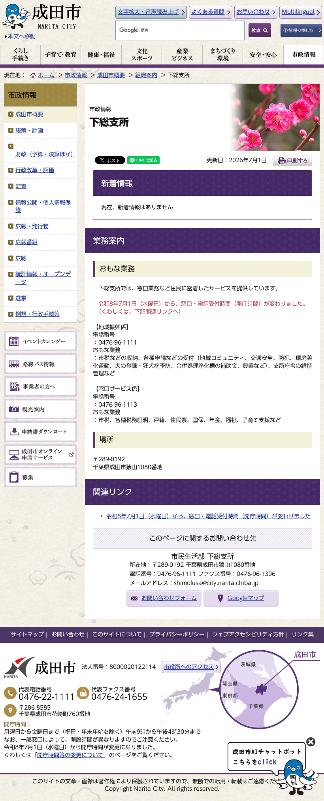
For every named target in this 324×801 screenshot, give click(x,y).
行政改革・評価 (34, 170)
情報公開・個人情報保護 (43, 206)
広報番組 (26, 242)
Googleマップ (246, 598)
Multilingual (298, 12)
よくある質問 (207, 12)
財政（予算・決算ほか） (45, 154)
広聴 (20, 258)
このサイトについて (117, 634)
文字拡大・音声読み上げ (148, 12)
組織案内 (146, 75)
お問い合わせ (253, 12)
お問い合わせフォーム (169, 598)
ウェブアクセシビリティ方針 (248, 634)
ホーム (46, 75)
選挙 (20, 298)
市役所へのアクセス (189, 667)
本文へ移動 (22, 36)
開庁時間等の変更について (70, 755)
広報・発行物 (32, 226)
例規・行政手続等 (37, 314)
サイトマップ (27, 634)
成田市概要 (111, 75)
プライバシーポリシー (177, 634)
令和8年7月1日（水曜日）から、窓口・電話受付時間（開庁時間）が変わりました (208, 516)
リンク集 (303, 634)
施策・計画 (29, 130)
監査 (20, 186)
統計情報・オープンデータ (43, 278)
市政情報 (76, 75)
